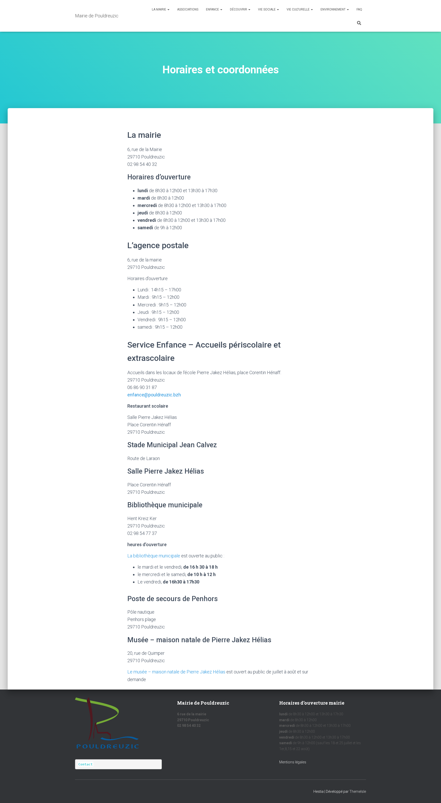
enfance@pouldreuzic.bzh (154, 394)
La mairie (159, 9)
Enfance (213, 9)
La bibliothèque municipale (153, 555)
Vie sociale (267, 9)
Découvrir (239, 9)
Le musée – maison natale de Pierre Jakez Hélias (176, 671)
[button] (168, 9)
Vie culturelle (298, 9)
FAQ (359, 9)
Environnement (333, 9)
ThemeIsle (357, 791)
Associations (187, 9)
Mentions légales (292, 762)
